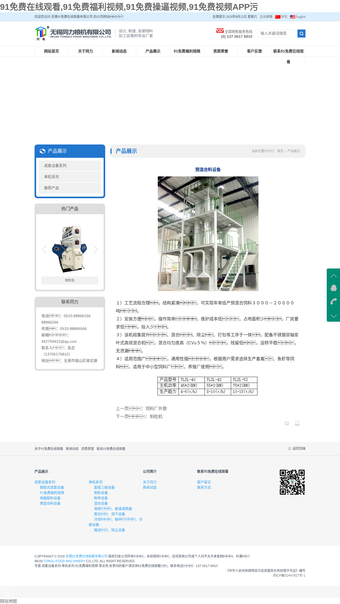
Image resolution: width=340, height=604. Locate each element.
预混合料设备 (50, 503)
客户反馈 (254, 51)
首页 (280, 151)
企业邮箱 (266, 17)
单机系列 (51, 177)
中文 (284, 17)
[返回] (287, 424)
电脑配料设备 (50, 498)
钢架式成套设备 (52, 487)
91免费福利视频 (187, 51)
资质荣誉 (220, 51)
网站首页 (51, 51)
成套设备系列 (55, 166)
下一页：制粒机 (139, 416)
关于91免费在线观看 (49, 449)
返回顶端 (299, 448)
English (300, 17)
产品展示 (153, 51)
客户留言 (204, 482)
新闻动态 (119, 51)
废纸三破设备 (104, 487)
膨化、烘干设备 (109, 514)
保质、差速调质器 (113, 509)
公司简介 (150, 471)
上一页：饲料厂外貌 (141, 408)
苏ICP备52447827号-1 (289, 575)
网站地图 (8, 601)
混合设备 (101, 503)
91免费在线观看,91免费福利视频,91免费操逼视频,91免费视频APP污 (129, 7)
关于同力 (85, 51)
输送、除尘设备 (109, 530)
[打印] (297, 424)
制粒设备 (101, 493)
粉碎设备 (101, 498)
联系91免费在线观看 (288, 56)
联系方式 (204, 487)
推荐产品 (51, 188)
